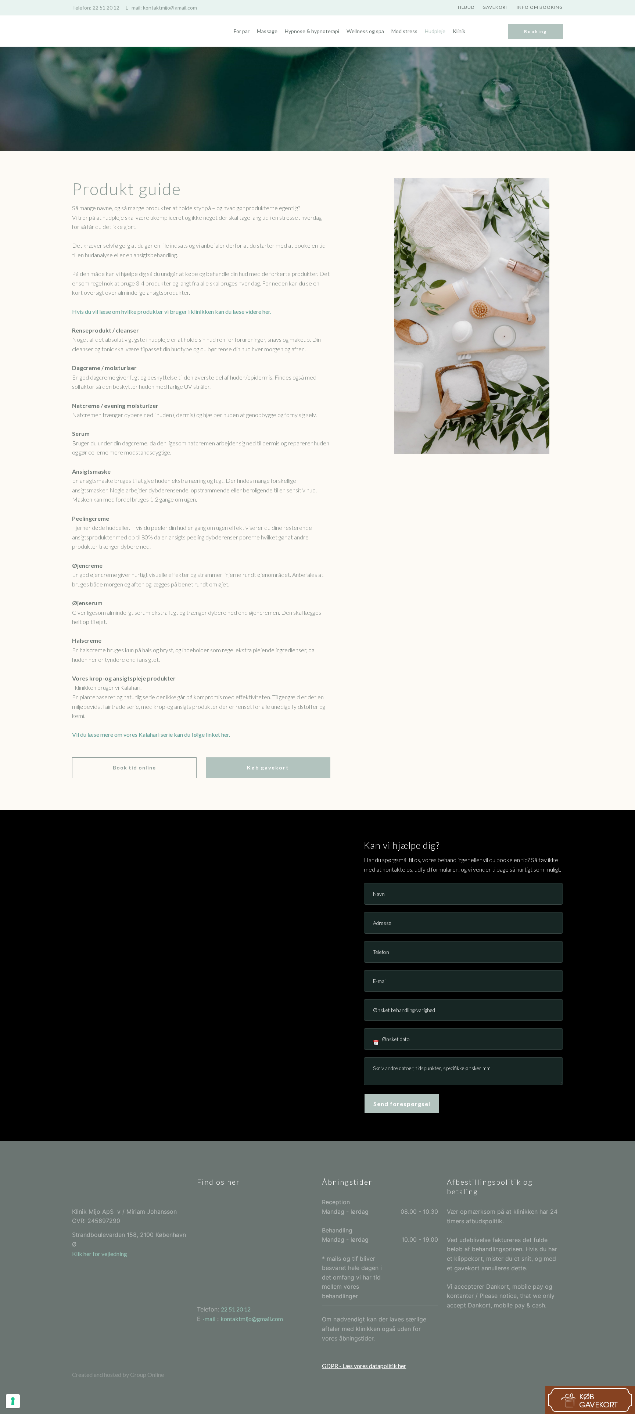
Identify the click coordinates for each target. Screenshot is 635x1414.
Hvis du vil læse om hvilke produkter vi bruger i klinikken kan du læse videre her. (171, 311)
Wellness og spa (365, 31)
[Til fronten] (109, 31)
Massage (267, 31)
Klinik (459, 31)
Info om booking (540, 7)
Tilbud (465, 7)
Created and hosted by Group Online (118, 1374)
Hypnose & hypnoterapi (312, 31)
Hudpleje (435, 31)
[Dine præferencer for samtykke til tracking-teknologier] (13, 1401)
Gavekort (495, 7)
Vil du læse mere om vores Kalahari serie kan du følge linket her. (151, 734)
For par (242, 31)
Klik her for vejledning (99, 1253)
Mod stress (404, 31)
